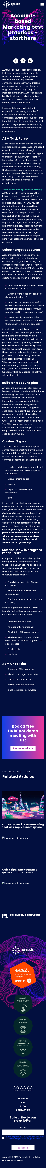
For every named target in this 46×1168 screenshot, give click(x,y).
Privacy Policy (17, 1160)
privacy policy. (35, 1139)
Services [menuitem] (23, 1098)
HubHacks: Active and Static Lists (21, 916)
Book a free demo (23, 748)
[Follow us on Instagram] (23, 1088)
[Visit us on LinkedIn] (29, 1088)
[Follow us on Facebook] (16, 1088)
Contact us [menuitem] (23, 1110)
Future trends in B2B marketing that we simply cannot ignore (23, 826)
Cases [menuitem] (23, 1102)
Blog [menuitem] (23, 1106)
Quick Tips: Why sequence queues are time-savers (19, 871)
